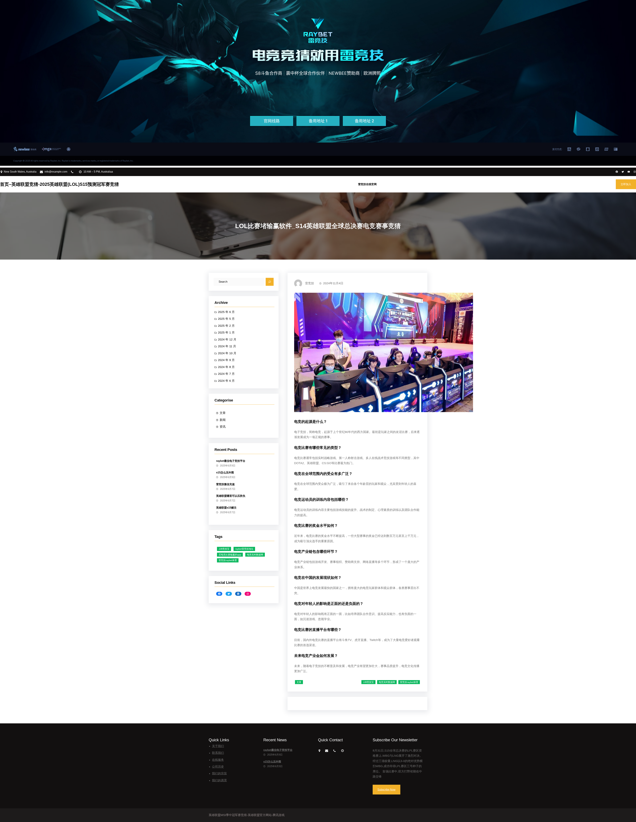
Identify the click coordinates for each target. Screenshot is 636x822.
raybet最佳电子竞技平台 (230, 460)
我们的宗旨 (219, 773)
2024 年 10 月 (227, 353)
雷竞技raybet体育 (228, 560)
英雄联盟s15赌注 (226, 507)
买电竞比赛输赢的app (230, 554)
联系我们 (218, 753)
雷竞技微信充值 (225, 484)
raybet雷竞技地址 (244, 549)
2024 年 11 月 (227, 346)
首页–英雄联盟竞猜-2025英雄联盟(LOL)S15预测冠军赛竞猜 (59, 184)
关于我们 (218, 746)
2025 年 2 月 (226, 325)
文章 (223, 413)
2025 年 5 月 (226, 318)
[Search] (270, 282)
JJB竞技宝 (224, 549)
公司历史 (218, 766)
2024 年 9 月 (226, 360)
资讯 (223, 426)
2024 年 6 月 (226, 380)
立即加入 (626, 184)
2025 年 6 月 (226, 312)
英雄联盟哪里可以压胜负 (230, 495)
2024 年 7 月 (226, 373)
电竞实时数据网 (255, 554)
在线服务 (218, 759)
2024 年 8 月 (226, 367)
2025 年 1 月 (226, 332)
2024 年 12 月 (227, 339)
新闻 (223, 420)
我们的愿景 (219, 780)
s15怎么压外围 (225, 472)
